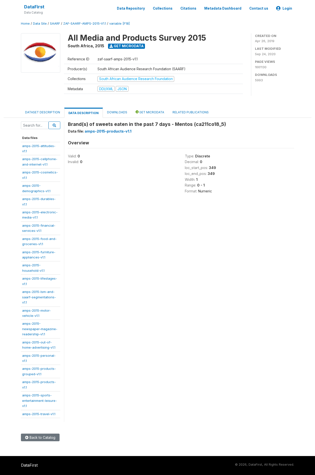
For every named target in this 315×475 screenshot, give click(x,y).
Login (287, 8)
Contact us (258, 8)
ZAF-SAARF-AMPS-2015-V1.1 (84, 23)
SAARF (55, 23)
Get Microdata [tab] (151, 112)
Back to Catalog (42, 437)
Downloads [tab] (117, 112)
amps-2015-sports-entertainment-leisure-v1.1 (39, 400)
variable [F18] (119, 23)
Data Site (40, 23)
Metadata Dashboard (222, 8)
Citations (188, 8)
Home (25, 23)
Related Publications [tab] (191, 112)
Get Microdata (128, 46)
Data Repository (131, 8)
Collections (163, 8)
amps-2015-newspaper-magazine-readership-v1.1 (39, 329)
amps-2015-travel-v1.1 (38, 414)
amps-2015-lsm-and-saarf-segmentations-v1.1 (39, 297)
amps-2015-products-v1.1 (108, 131)
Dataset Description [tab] (42, 112)
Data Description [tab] (83, 113)
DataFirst (34, 6)
